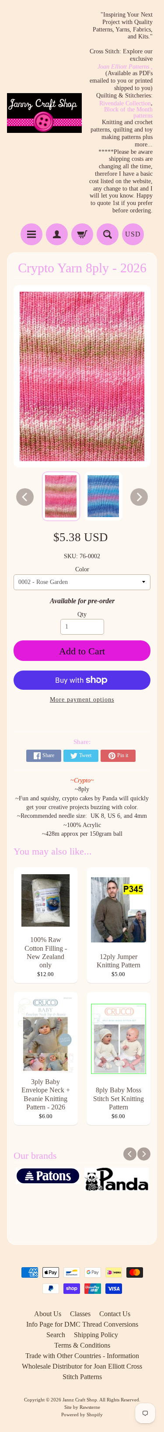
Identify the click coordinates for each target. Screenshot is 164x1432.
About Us (47, 1313)
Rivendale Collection (125, 104)
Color (82, 569)
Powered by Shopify (82, 1414)
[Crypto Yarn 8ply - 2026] (61, 496)
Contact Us (114, 1313)
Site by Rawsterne (82, 1407)
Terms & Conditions (82, 1345)
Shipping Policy (96, 1334)
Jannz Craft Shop (80, 1399)
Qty (82, 614)
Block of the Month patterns (128, 113)
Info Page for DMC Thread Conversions (82, 1324)
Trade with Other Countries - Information (82, 1355)
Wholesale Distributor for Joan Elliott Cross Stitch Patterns (82, 1371)
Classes (80, 1313)
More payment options (82, 699)
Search (55, 1334)
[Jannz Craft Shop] (44, 113)
